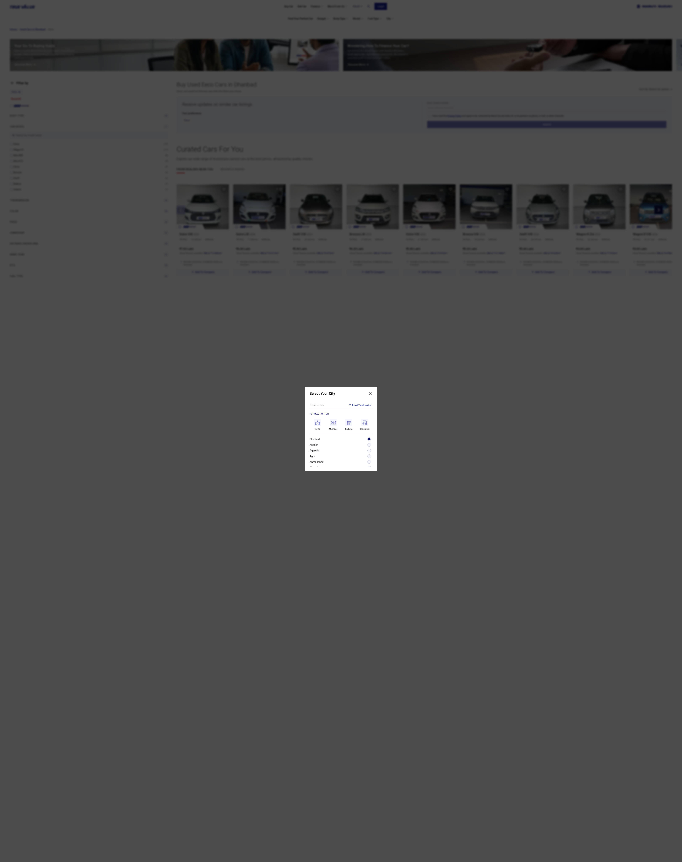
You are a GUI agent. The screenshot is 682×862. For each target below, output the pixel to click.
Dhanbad (315, 439)
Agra (312, 456)
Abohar (314, 444)
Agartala (314, 450)
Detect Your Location (361, 405)
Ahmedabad (317, 461)
